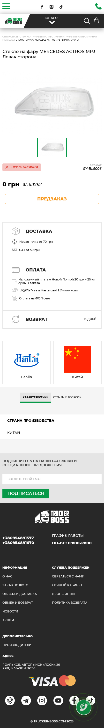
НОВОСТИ (10, 611)
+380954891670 (18, 542)
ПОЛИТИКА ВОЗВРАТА (69, 602)
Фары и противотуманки (48, 37)
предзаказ (52, 199)
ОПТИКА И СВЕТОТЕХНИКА (16, 37)
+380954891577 (18, 538)
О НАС (7, 576)
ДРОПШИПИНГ (64, 594)
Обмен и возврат (17, 602)
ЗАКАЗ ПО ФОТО (15, 585)
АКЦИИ (8, 620)
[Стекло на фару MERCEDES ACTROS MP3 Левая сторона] (52, 103)
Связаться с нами (68, 576)
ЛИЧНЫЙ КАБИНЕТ (67, 585)
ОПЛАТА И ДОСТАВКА (19, 594)
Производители (16, 645)
